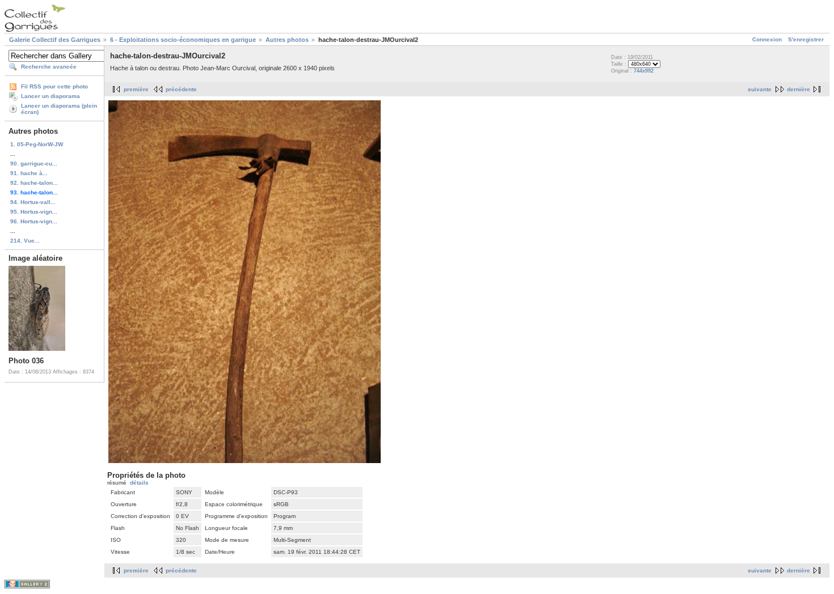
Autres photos (287, 39)
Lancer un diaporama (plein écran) (59, 109)
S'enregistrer (806, 39)
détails (139, 483)
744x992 (644, 71)
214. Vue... (25, 240)
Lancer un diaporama (50, 96)
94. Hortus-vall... (33, 202)
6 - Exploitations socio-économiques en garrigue (183, 39)
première (136, 89)
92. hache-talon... (34, 183)
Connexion (767, 39)
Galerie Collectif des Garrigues (54, 39)
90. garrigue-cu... (33, 163)
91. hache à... (29, 173)
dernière (798, 89)
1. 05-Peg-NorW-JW (36, 144)
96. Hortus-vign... (33, 221)
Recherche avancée (49, 66)
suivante (760, 89)
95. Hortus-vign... (33, 212)
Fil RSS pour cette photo (54, 86)
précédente (181, 89)
